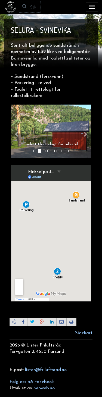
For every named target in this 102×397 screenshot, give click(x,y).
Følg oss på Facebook (32, 382)
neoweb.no (44, 388)
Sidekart (83, 333)
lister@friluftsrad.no (46, 370)
